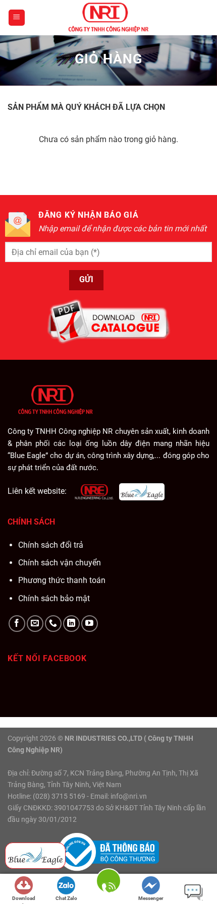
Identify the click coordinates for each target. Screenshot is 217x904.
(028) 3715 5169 (59, 796)
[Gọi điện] (108, 887)
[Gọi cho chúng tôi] (53, 623)
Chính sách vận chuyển (59, 562)
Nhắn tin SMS (193, 889)
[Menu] (17, 18)
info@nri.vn (129, 796)
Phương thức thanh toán (61, 580)
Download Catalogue (23, 899)
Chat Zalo (66, 898)
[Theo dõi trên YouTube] (89, 623)
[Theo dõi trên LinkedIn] (71, 623)
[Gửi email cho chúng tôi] (35, 623)
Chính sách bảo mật (54, 598)
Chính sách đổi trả (50, 545)
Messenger (151, 898)
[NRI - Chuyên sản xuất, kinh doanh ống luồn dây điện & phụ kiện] (108, 17)
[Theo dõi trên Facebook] (17, 623)
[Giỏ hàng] (200, 18)
